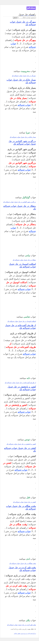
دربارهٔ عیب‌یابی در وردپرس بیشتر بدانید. (25, 633)
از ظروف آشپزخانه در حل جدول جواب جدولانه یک (20, 326)
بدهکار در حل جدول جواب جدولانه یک (24, 260)
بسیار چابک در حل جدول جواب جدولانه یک (23, 137)
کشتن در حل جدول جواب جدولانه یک (24, 502)
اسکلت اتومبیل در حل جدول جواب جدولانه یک (22, 265)
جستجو (15, 17)
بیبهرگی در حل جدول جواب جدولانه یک (24, 75)
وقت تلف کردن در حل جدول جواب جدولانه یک (22, 568)
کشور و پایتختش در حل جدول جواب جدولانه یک (22, 388)
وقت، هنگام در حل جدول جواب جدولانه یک (22, 563)
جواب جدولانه (24, 105)
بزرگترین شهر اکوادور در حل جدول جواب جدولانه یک (22, 142)
